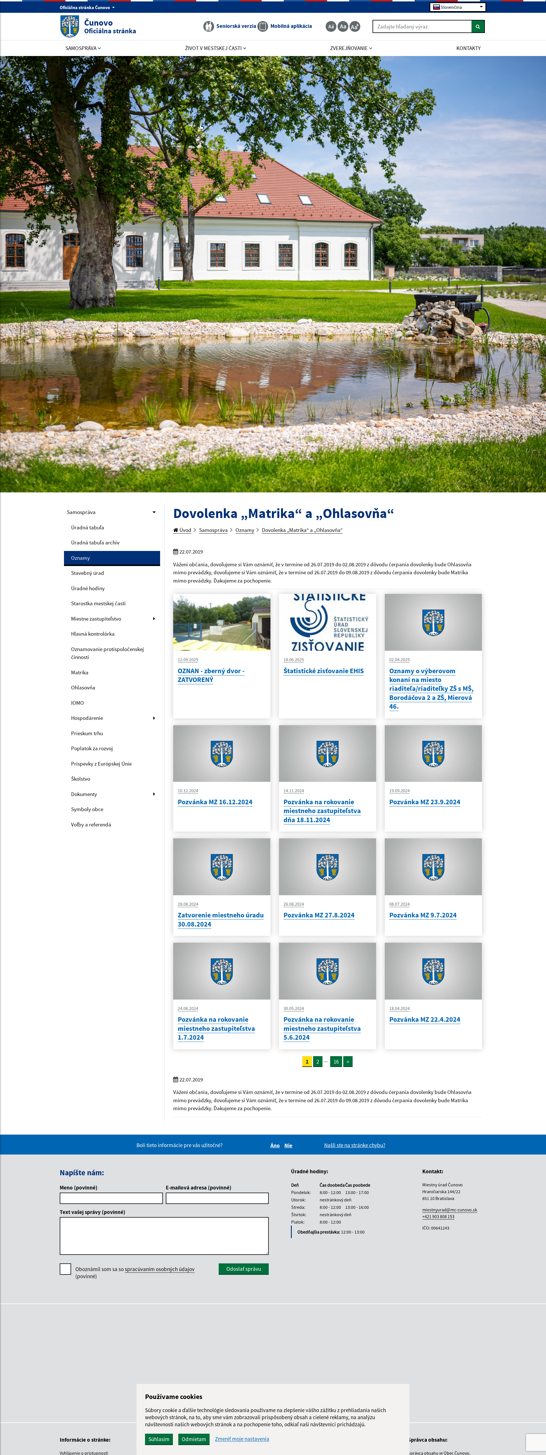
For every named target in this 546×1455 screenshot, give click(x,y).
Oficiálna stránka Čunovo (85, 7)
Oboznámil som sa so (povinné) (135, 1273)
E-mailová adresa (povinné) (198, 1187)
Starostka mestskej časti (98, 603)
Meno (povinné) (79, 1187)
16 (336, 1061)
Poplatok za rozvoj (92, 748)
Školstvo (80, 778)
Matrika (79, 672)
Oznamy (80, 557)
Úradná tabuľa (87, 527)
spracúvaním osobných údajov (160, 1269)
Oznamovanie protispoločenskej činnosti (107, 653)
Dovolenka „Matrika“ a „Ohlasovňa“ (302, 530)
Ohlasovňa (83, 687)
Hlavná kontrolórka (93, 633)
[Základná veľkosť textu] (343, 26)
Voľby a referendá (91, 824)
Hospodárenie (87, 717)
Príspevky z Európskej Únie (101, 763)
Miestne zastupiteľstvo (96, 618)
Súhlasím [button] (158, 1439)
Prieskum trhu (87, 733)
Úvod (184, 530)
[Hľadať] (478, 26)
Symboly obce (87, 809)
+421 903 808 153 (438, 1216)
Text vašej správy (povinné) (92, 1212)
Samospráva (81, 512)
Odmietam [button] (194, 1439)
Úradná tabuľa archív (95, 542)
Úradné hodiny (88, 588)
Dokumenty (84, 794)
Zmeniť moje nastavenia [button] (242, 1439)
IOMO (77, 702)
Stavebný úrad (87, 572)
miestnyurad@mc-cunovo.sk (449, 1209)
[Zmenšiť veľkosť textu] (331, 26)
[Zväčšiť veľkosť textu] (354, 26)
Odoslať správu (243, 1268)
